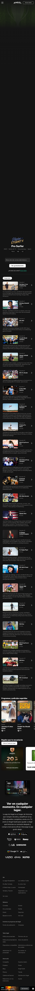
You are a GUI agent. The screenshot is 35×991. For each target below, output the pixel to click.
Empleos (5, 965)
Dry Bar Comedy (7, 884)
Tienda (20, 972)
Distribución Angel (23, 975)
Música (5, 972)
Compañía (6, 962)
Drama (20, 905)
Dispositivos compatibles (10, 945)
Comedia (5, 905)
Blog (4, 969)
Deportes (21, 912)
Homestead (21, 887)
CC (23, 251)
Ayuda (20, 979)
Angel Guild (21, 969)
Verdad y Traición (8, 891)
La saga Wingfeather (9, 880)
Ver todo (5, 896)
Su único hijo (22, 884)
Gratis (4, 912)
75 (4, 730)
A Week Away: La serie (9, 887)
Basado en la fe (7, 915)
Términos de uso (23, 936)
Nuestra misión (22, 962)
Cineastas (21, 925)
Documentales (7, 909)
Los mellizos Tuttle (23, 880)
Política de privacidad (9, 936)
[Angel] (17, 3)
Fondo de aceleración (9, 925)
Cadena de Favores (8, 975)
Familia (20, 909)
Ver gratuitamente (17, 266)
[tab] (7, 278)
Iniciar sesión (23, 270)
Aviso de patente (23, 940)
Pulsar (20, 965)
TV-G (13, 251)
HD (18, 251)
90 (20, 730)
